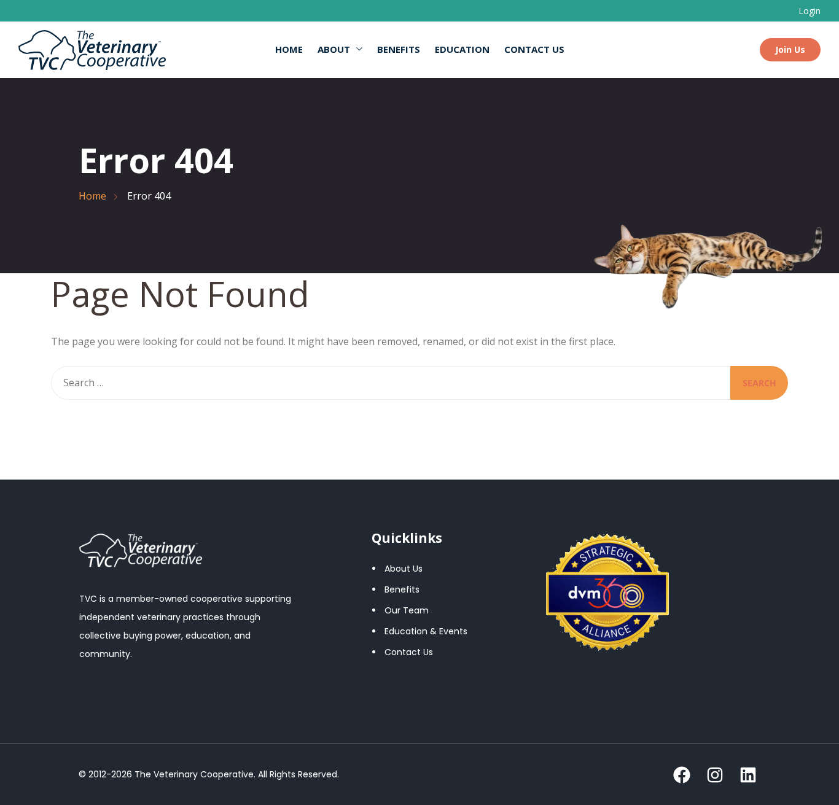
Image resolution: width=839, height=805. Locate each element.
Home (289, 49)
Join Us (790, 49)
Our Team (406, 610)
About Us (403, 568)
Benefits (398, 49)
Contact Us (534, 49)
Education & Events (425, 631)
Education (462, 49)
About (334, 49)
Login (809, 11)
